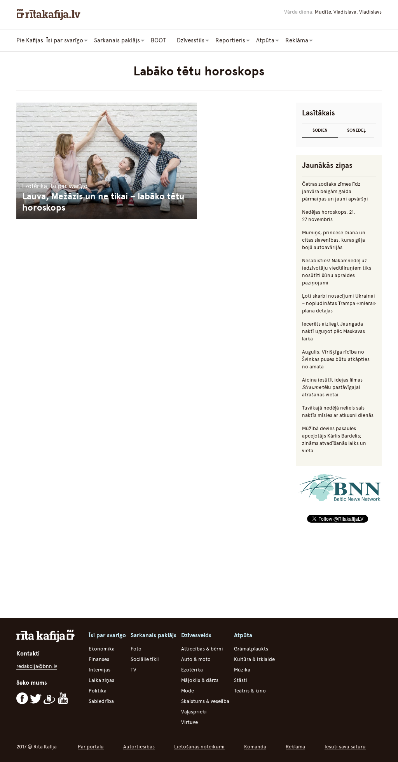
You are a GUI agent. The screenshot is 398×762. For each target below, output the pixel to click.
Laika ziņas (101, 680)
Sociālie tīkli (145, 659)
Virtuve (189, 722)
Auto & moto (196, 659)
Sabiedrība (101, 701)
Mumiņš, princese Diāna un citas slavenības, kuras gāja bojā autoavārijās (333, 240)
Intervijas (99, 670)
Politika (97, 691)
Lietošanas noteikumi (199, 747)
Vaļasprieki (194, 712)
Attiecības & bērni (202, 649)
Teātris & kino (250, 691)
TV (133, 670)
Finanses (99, 659)
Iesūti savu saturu (345, 747)
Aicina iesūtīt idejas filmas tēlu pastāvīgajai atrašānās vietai (332, 387)
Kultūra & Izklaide (254, 659)
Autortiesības (139, 747)
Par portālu (91, 747)
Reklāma (295, 747)
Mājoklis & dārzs (199, 680)
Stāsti (240, 680)
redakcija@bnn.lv (36, 666)
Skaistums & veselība (205, 701)
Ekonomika (102, 649)
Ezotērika (192, 670)
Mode (187, 691)
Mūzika (242, 670)
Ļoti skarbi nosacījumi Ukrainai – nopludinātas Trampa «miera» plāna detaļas (339, 303)
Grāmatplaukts (251, 649)
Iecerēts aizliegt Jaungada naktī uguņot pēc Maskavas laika (333, 331)
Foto (136, 649)
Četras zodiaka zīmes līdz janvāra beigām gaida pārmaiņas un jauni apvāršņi (335, 191)
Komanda (255, 747)
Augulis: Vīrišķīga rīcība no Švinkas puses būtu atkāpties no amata (336, 359)
